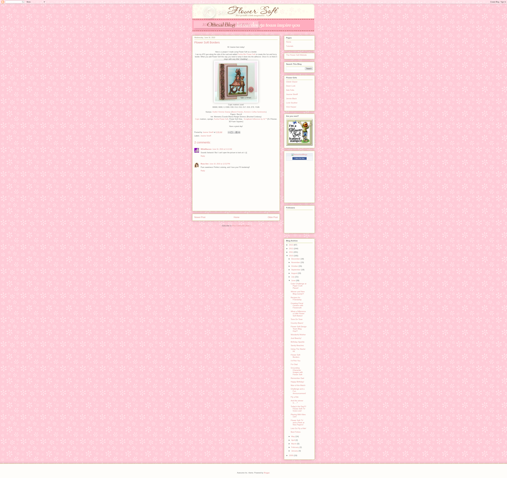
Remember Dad (297, 378)
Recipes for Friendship (296, 298)
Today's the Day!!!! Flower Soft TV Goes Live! (298, 408)
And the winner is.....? (297, 402)
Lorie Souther (291, 103)
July (293, 277)
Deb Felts (290, 90)
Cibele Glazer (291, 82)
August (294, 273)
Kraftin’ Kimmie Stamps (222, 112)
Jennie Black (291, 98)
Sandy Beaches (297, 345)
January (295, 451)
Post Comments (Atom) (241, 226)
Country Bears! (297, 323)
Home (236, 217)
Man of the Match (298, 385)
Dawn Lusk (290, 86)
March (294, 444)
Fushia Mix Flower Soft (246, 54)
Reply (203, 156)
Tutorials (289, 46)
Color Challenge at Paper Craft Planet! (298, 286)
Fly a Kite (295, 397)
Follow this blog (299, 158)
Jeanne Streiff (205, 136)
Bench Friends (237, 112)
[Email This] (229, 132)
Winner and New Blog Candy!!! (298, 292)
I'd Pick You (295, 361)
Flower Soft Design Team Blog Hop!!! (299, 328)
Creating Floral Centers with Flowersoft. (297, 305)
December (296, 259)
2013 (291, 245)
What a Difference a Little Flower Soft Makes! (298, 313)
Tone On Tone (296, 319)
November (296, 262)
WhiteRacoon (206, 149)
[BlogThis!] (231, 132)
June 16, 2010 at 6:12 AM (222, 149)
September (296, 270)
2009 (291, 455)
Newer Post (199, 217)
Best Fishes (296, 432)
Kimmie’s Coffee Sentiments (255, 112)
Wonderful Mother (298, 335)
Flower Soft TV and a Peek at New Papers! (297, 422)
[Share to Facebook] (236, 132)
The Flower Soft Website (296, 55)
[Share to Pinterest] (239, 132)
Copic (197, 119)
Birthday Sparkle (297, 342)
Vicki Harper (291, 107)
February (295, 447)
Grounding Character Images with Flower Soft (297, 371)
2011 (291, 252)
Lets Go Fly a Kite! (298, 428)
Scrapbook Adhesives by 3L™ (255, 119)
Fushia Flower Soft (221, 119)
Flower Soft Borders (295, 356)
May (293, 436)
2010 (291, 256)
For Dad (294, 364)
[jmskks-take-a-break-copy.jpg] (236, 102)
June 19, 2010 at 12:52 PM (219, 164)
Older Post (273, 217)
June (293, 280)
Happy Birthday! (297, 382)
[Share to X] (234, 132)
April (293, 440)
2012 (291, 248)
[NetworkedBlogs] (299, 154)
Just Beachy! (296, 338)
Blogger (266, 473)
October (295, 266)
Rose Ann (205, 164)
